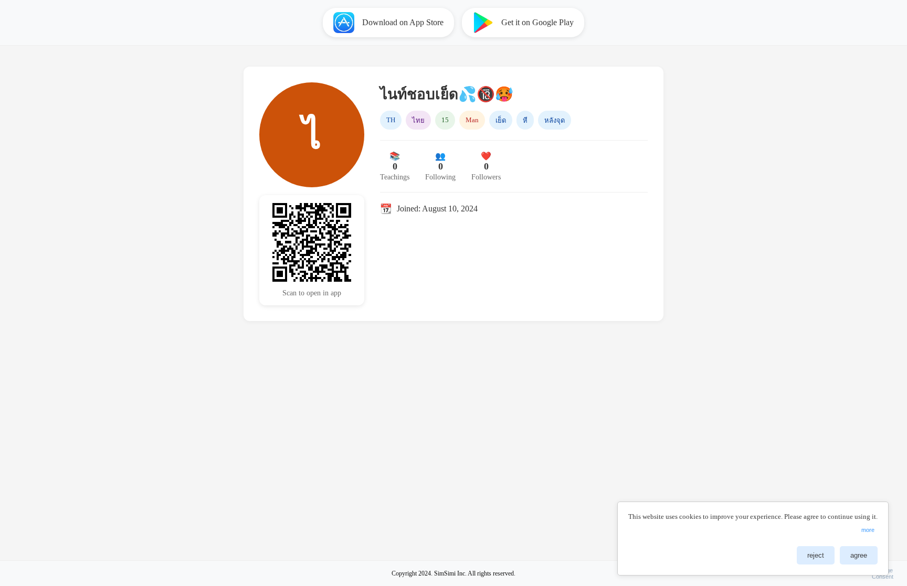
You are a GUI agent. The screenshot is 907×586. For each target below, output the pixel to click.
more (867, 530)
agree (858, 555)
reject (815, 555)
